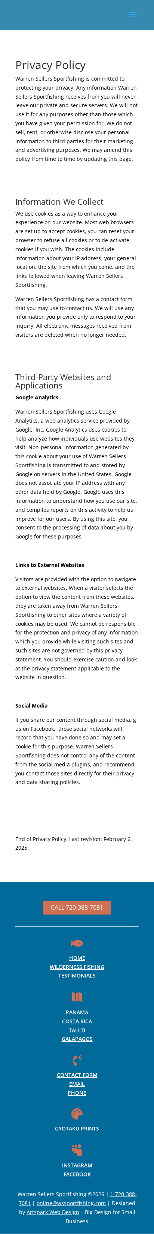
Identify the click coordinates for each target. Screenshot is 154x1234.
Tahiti (77, 1030)
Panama (77, 1012)
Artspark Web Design (53, 1212)
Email (77, 1083)
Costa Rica (77, 1021)
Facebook (77, 1174)
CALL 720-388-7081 (77, 907)
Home (77, 957)
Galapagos (77, 1038)
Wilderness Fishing (77, 966)
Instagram (77, 1165)
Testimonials (77, 975)
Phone (77, 1092)
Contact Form (77, 1074)
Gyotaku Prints (77, 1128)
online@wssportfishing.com (71, 1203)
